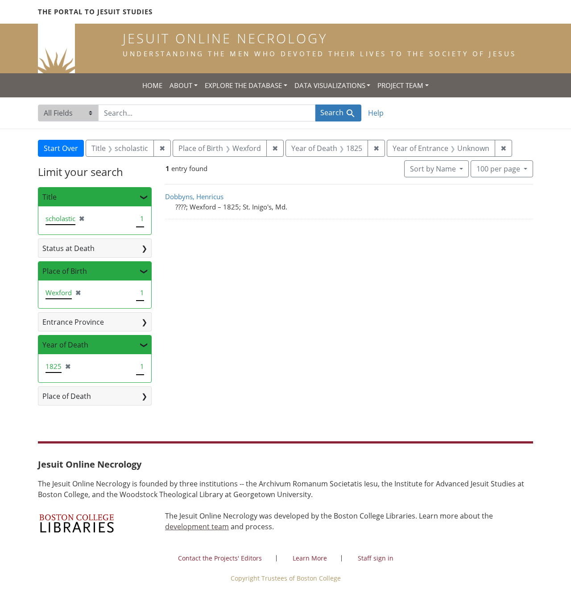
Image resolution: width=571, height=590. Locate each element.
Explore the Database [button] (243, 85)
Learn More (310, 558)
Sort (433, 169)
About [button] (181, 85)
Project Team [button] (400, 85)
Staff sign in (375, 558)
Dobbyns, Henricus (194, 196)
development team (197, 526)
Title (49, 197)
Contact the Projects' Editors (220, 558)
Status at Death (68, 248)
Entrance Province (73, 322)
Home (152, 85)
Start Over (61, 148)
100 (498, 168)
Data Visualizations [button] (329, 85)
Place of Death (66, 396)
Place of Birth (64, 271)
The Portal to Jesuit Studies (95, 11)
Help (376, 113)
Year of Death (65, 345)
